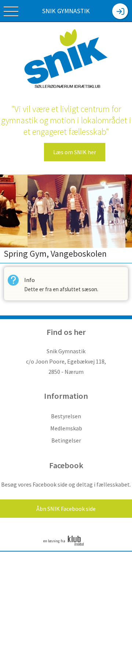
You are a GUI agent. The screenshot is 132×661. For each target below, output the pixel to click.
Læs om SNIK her (74, 152)
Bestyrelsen (66, 416)
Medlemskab (66, 428)
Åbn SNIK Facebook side (66, 508)
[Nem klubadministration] (63, 545)
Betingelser (66, 440)
